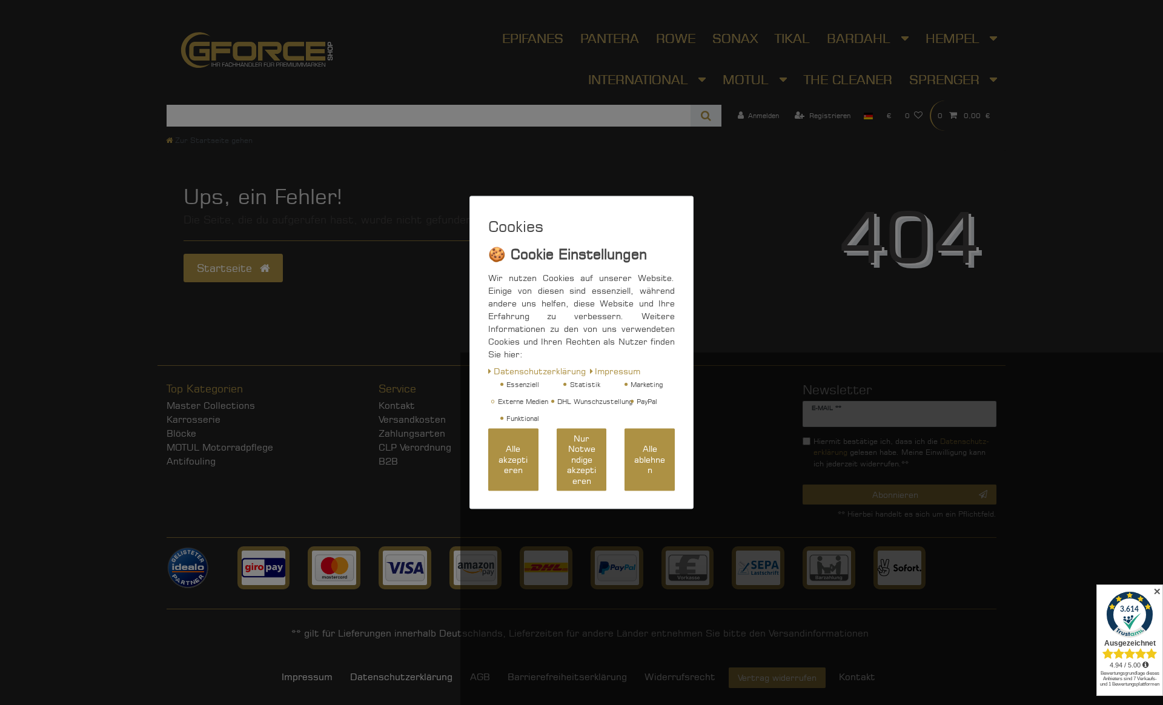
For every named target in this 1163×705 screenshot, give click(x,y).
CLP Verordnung (415, 447)
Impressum (307, 677)
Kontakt (397, 405)
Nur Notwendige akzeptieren (581, 459)
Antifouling (191, 461)
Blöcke (181, 433)
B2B (388, 461)
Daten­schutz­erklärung (401, 677)
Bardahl (861, 38)
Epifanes (532, 38)
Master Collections (211, 405)
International (640, 79)
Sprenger (946, 79)
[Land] (868, 116)
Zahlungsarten (412, 433)
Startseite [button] (226, 268)
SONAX (735, 38)
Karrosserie (193, 419)
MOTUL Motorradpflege (220, 447)
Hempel (955, 38)
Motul (748, 79)
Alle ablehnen (649, 459)
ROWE (675, 38)
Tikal (792, 38)
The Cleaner (848, 79)
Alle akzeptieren (513, 459)
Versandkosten (412, 419)
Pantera (609, 38)
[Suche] (706, 116)
